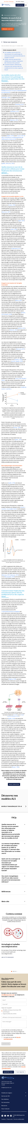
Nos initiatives (5, 1099)
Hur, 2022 (11, 163)
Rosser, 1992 (16, 427)
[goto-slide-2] (13, 971)
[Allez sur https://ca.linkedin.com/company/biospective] (2, 1116)
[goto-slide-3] (15, 971)
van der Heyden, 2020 (17, 361)
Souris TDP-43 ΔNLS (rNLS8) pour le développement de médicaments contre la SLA (13, 137)
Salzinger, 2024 (6, 97)
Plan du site (9, 1119)
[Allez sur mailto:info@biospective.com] (5, 1116)
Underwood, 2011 (16, 248)
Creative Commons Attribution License (15, 715)
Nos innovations (5, 1102)
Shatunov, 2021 (14, 120)
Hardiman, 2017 (14, 111)
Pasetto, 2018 (18, 359)
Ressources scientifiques (10, 15)
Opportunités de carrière (9, 1013)
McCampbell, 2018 (9, 577)
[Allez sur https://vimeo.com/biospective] (11, 1116)
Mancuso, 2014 (14, 575)
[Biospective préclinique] (5, 5)
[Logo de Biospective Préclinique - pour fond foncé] (14, 1078)
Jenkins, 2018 (8, 314)
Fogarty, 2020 (12, 679)
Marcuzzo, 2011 (20, 349)
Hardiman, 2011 (19, 104)
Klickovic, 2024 (13, 330)
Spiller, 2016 (5, 163)
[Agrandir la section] (25, 824)
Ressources (4, 1105)
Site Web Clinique (20, 1)
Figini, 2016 (21, 220)
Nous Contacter (5, 1108)
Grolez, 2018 (11, 205)
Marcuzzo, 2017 (6, 212)
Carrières (3, 1119)
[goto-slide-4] (17, 971)
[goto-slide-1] (11, 971)
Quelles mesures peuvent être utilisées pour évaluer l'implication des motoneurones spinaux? (13, 61)
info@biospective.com (8, 995)
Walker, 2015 (10, 135)
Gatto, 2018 (14, 229)
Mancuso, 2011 (6, 575)
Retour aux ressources (10, 42)
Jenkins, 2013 (21, 328)
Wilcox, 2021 (18, 300)
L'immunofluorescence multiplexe (10, 611)
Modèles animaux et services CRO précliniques (12, 1011)
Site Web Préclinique (9, 1)
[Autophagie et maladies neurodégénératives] (14, 941)
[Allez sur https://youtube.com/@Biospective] (8, 1116)
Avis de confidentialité (19, 1119)
